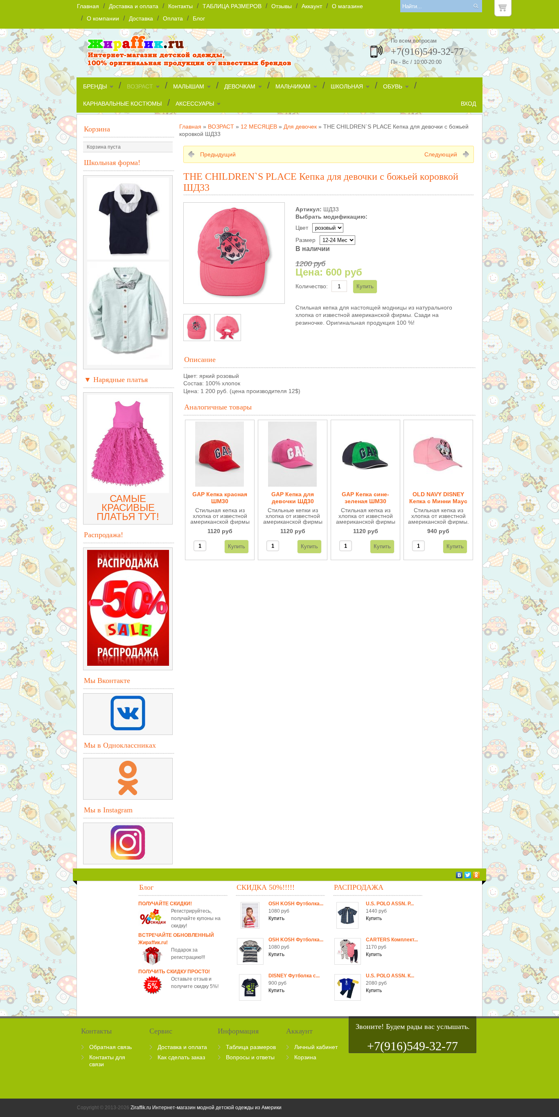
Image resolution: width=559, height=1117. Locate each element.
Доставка (141, 18)
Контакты (180, 6)
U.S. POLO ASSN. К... (390, 976)
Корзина (97, 129)
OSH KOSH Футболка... (295, 904)
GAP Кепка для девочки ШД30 (292, 497)
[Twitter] (468, 875)
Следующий (440, 154)
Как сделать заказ (181, 1057)
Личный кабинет (316, 1047)
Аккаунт (312, 6)
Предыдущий (218, 154)
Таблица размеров (251, 1047)
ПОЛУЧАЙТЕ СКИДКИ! (165, 904)
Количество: (311, 286)
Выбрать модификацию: (331, 216)
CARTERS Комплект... (392, 940)
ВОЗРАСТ (140, 86)
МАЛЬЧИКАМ (293, 86)
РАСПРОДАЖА (358, 887)
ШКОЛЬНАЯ (347, 86)
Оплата (173, 18)
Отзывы (281, 6)
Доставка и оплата (133, 6)
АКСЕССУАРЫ (195, 103)
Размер (305, 240)
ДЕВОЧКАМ (239, 86)
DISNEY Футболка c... (294, 976)
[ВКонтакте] (459, 875)
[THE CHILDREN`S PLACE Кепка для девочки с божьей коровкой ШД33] (196, 327)
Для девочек (300, 126)
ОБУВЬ (392, 86)
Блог (199, 18)
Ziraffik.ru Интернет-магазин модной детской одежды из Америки (206, 1107)
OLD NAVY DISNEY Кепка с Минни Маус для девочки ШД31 (438, 498)
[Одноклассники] (476, 875)
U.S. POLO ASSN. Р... (390, 904)
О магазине (347, 6)
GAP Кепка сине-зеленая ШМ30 (365, 497)
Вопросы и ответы (250, 1057)
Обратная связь (110, 1047)
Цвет (301, 227)
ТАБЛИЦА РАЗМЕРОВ (232, 6)
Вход (468, 103)
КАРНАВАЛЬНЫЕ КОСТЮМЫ (122, 103)
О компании (103, 18)
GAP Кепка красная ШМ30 (219, 497)
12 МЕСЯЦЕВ (259, 126)
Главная (88, 6)
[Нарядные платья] (128, 489)
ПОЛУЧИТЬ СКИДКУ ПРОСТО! (174, 972)
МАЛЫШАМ (188, 86)
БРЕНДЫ (95, 86)
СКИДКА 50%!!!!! (266, 887)
